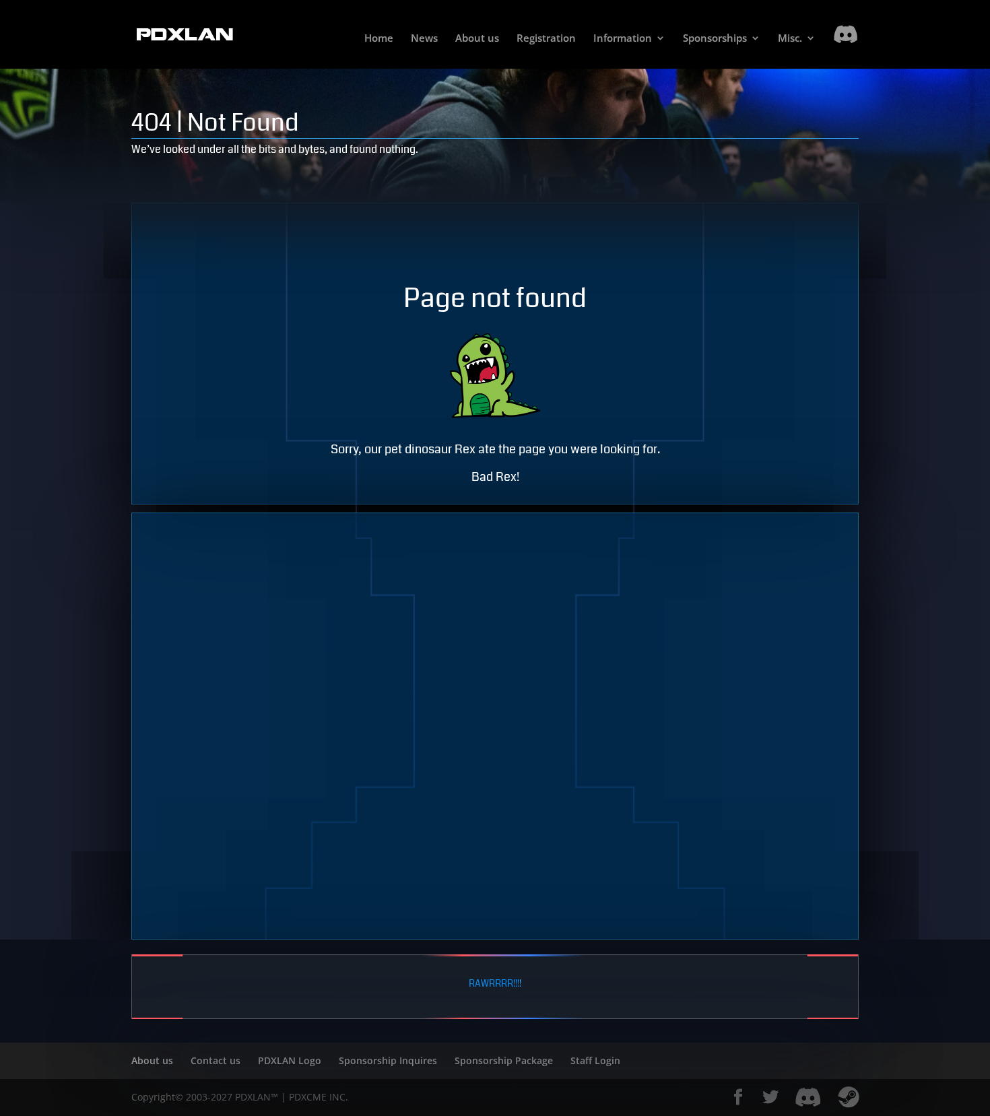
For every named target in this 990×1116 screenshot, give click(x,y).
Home (378, 38)
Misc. (790, 38)
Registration (546, 38)
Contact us (215, 1060)
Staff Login (595, 1060)
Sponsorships (715, 38)
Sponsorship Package (504, 1060)
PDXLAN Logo (289, 1060)
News (424, 38)
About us (477, 38)
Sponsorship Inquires (388, 1060)
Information (622, 38)
